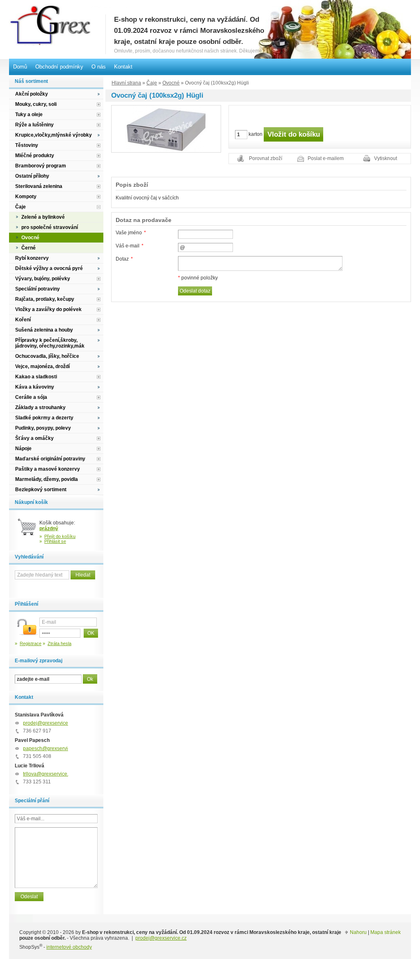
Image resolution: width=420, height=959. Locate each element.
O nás (98, 67)
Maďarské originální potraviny (50, 459)
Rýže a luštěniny (34, 125)
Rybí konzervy (32, 258)
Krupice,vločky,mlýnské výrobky (53, 135)
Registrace (30, 643)
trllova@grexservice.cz (48, 774)
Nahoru (358, 932)
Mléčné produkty (34, 155)
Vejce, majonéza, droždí (42, 366)
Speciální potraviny (37, 289)
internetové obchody (69, 947)
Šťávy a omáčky (34, 438)
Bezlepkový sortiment (40, 489)
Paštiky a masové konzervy (47, 469)
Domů (20, 67)
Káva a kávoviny (34, 387)
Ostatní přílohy (32, 176)
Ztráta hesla (59, 643)
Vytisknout (385, 158)
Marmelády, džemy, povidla (46, 479)
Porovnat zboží (265, 158)
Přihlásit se (55, 541)
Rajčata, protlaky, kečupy (44, 299)
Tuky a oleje (29, 114)
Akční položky (31, 94)
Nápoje (23, 448)
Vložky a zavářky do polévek (48, 309)
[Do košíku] (27, 530)
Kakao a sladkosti (36, 377)
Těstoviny (26, 145)
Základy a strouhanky (40, 407)
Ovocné (171, 83)
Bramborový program (40, 166)
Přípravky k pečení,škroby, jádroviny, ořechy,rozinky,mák (49, 343)
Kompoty (26, 196)
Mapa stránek (385, 932)
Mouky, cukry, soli (36, 104)
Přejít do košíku (59, 536)
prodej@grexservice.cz (48, 723)
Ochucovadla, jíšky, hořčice (47, 356)
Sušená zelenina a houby (44, 330)
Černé (28, 248)
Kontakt (123, 67)
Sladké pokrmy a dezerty (44, 418)
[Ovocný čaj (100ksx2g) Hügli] (166, 128)
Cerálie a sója (31, 397)
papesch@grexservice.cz (51, 748)
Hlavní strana (126, 83)
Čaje (151, 83)
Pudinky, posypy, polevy (43, 428)
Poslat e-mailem (326, 158)
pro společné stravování (49, 227)
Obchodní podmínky (59, 67)
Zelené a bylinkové (43, 217)
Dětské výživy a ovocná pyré (49, 268)
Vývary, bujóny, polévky (42, 279)
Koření (23, 320)
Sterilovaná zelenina (38, 186)
